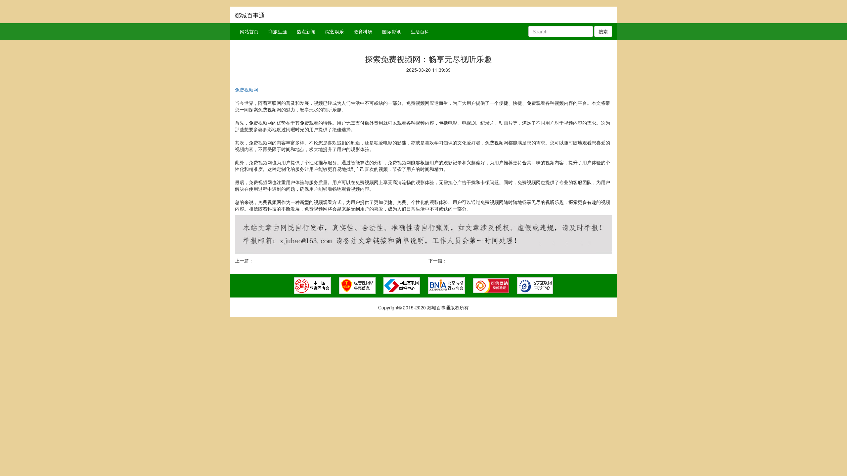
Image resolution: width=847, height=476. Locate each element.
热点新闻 (306, 31)
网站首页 (249, 31)
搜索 (603, 31)
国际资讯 (391, 31)
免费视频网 (246, 89)
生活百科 (420, 31)
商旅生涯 (277, 31)
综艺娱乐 (334, 31)
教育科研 (363, 31)
